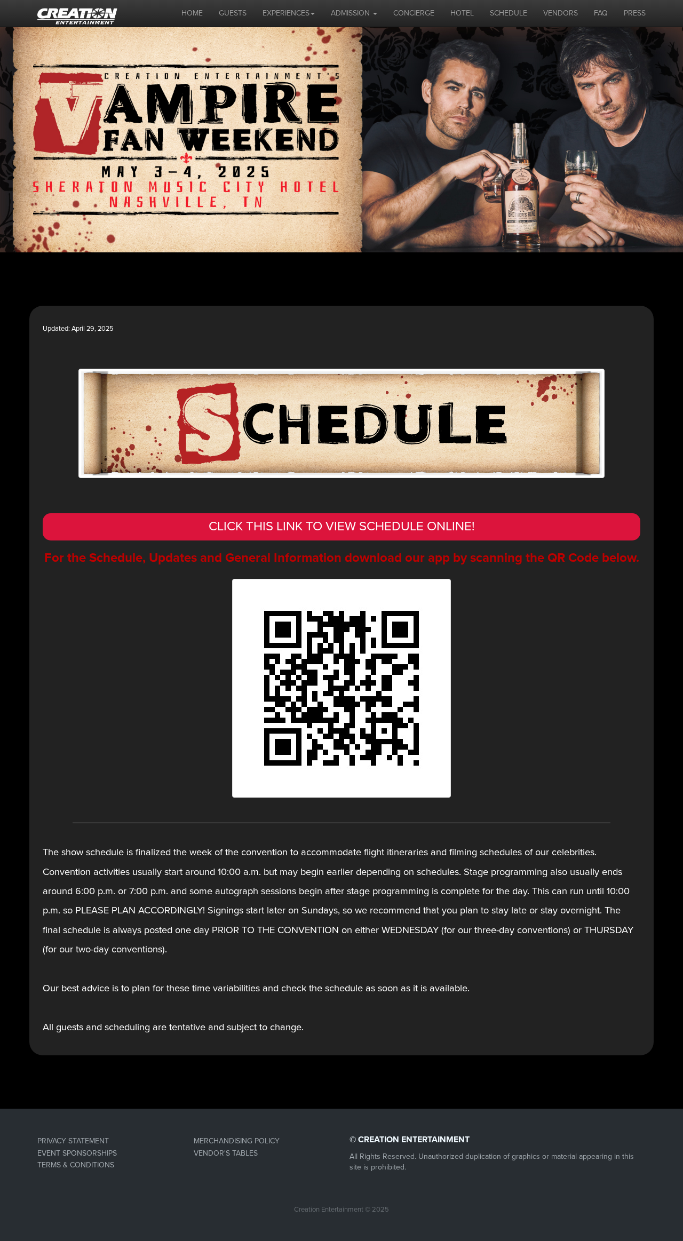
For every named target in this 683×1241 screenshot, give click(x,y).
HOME (192, 13)
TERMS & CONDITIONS (75, 1165)
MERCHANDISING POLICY (237, 1140)
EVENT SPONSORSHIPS (77, 1153)
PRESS (635, 13)
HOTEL (462, 13)
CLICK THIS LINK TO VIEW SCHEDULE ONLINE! (342, 526)
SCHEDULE (508, 13)
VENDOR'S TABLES (226, 1153)
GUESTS (233, 13)
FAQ (601, 13)
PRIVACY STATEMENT (73, 1140)
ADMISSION (351, 13)
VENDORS (560, 13)
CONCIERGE (413, 13)
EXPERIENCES (286, 13)
